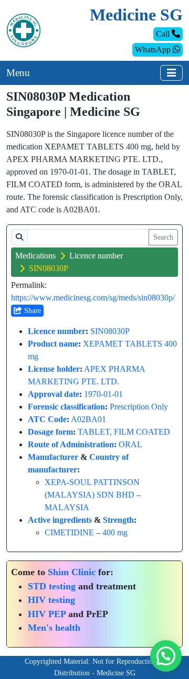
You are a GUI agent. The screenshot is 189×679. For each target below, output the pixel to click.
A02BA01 (88, 419)
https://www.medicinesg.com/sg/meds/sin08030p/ (93, 297)
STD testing (52, 586)
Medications (35, 255)
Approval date (53, 394)
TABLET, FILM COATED (124, 431)
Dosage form (50, 431)
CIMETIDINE (69, 532)
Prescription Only (139, 406)
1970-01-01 (103, 394)
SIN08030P (110, 331)
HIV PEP (47, 614)
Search (163, 237)
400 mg (115, 532)
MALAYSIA (67, 507)
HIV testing (51, 600)
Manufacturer (53, 456)
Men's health (54, 627)
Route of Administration (71, 444)
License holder (54, 368)
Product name (53, 343)
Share (31, 311)
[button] (166, 656)
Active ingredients (60, 519)
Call (164, 33)
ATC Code (47, 419)
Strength (118, 519)
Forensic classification (66, 406)
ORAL (130, 444)
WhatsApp (154, 49)
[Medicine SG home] (23, 29)
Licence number (96, 255)
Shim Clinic (72, 572)
